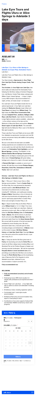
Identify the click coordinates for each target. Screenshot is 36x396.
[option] (6, 48)
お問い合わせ (7, 392)
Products (4, 4)
